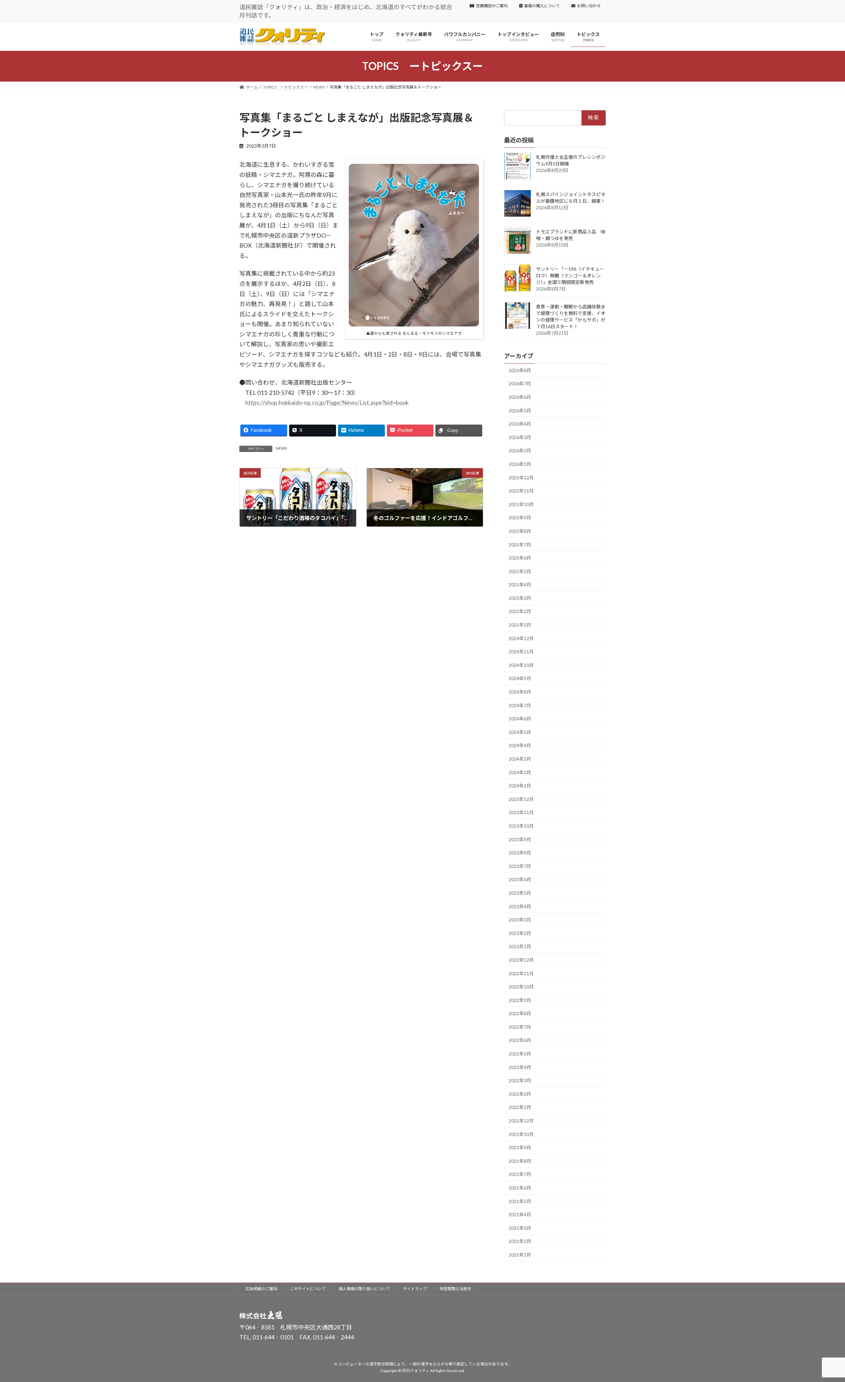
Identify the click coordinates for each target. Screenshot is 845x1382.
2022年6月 (520, 1040)
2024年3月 (520, 759)
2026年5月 (520, 410)
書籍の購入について (542, 5)
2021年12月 (521, 1120)
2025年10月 (521, 504)
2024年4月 (520, 745)
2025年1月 (520, 625)
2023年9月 (520, 839)
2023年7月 (520, 866)
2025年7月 (520, 544)
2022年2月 (520, 1094)
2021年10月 (521, 1134)
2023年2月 (520, 933)
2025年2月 (520, 611)
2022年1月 (520, 1107)
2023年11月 (521, 812)
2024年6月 (520, 718)
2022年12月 (521, 960)
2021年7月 (520, 1174)
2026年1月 (520, 464)
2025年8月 (520, 531)
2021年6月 (520, 1188)
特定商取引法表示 (455, 1288)
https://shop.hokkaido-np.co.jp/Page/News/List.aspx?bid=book (327, 402)
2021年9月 (520, 1147)
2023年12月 (521, 799)
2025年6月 (520, 558)
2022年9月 (520, 1000)
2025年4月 (520, 584)
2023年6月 (520, 879)
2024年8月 (520, 692)
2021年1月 (520, 1255)
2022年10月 (521, 986)
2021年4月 (520, 1214)
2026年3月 (520, 437)
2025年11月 (521, 491)
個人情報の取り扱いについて (364, 1288)
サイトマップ (415, 1288)
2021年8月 (520, 1161)
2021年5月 (520, 1201)
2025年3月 (520, 598)
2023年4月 (520, 906)
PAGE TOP (820, 1334)
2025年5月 (520, 571)
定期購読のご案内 (492, 5)
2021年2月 (520, 1241)
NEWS (281, 448)
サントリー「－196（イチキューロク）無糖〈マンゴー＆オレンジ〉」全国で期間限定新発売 (570, 275)
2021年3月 (520, 1228)
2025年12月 (521, 477)
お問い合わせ (589, 5)
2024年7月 (520, 705)
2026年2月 (520, 450)
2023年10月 (521, 826)
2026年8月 (520, 370)
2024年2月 (520, 772)
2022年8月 (520, 1013)
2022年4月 (520, 1067)
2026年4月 (520, 424)
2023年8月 (520, 852)
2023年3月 (520, 919)
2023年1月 (520, 946)
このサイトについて (308, 1288)
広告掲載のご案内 (261, 1288)
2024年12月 (521, 638)
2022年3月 (520, 1080)
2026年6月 (520, 397)
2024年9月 (520, 678)
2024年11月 (521, 651)
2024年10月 (521, 665)
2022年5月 (520, 1053)
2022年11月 (521, 973)
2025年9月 (520, 517)
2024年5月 (520, 732)
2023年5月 (520, 893)
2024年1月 (520, 785)
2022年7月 (520, 1027)
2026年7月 (520, 383)
